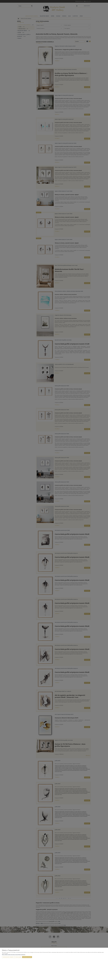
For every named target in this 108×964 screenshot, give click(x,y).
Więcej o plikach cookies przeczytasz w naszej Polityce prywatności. (13, 954)
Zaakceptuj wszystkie (27, 957)
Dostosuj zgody (18, 957)
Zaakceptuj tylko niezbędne (8, 957)
